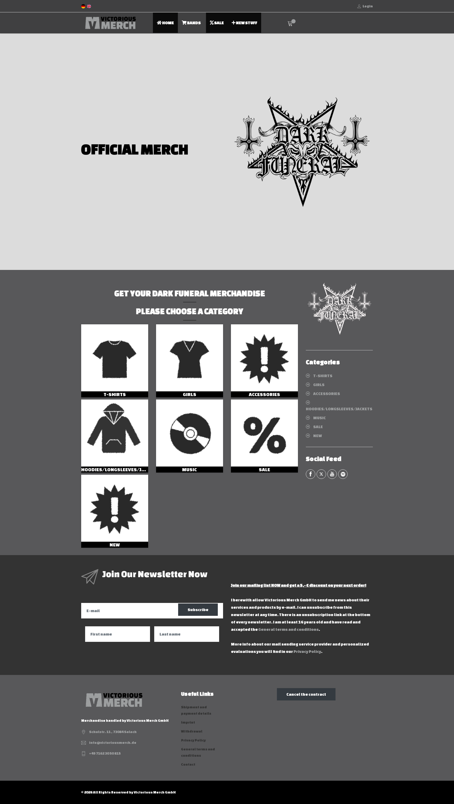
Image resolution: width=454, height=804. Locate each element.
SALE (264, 469)
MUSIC (189, 469)
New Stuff (246, 23)
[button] (11, 151)
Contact (188, 764)
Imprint (188, 722)
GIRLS (189, 394)
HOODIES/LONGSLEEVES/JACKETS (120, 469)
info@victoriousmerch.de (112, 743)
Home (168, 23)
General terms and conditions (288, 629)
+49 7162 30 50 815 (105, 753)
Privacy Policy (307, 651)
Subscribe (198, 609)
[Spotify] (343, 474)
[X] (321, 474)
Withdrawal (191, 731)
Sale (219, 23)
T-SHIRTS (115, 394)
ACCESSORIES (264, 394)
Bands (194, 23)
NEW (115, 544)
